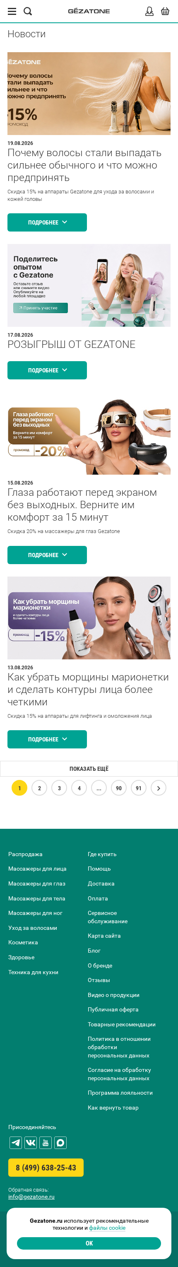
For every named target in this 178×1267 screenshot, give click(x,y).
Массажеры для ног (35, 913)
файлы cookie (107, 1227)
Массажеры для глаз (36, 883)
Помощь (99, 868)
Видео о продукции (114, 995)
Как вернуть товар (113, 1107)
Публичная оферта (113, 1009)
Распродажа (25, 854)
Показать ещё (89, 768)
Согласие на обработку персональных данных (119, 1074)
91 (139, 788)
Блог (94, 950)
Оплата (98, 898)
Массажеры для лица (37, 868)
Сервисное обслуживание (107, 917)
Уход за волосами (32, 927)
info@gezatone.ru (31, 1196)
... (98, 788)
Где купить (102, 854)
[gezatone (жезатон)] (89, 11)
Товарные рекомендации (122, 1024)
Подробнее (44, 222)
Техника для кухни (33, 972)
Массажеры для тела (36, 898)
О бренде (100, 965)
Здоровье (21, 957)
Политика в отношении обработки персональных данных (119, 1046)
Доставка (101, 883)
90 (119, 788)
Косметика (23, 942)
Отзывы (99, 980)
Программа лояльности (120, 1092)
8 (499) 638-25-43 (46, 1168)
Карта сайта (104, 935)
